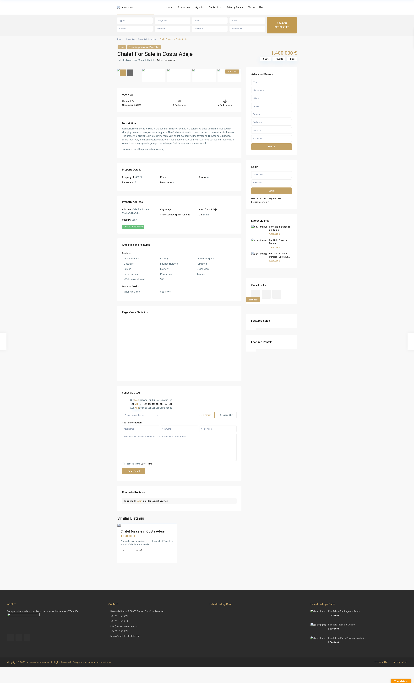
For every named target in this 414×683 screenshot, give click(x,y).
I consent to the (139, 464)
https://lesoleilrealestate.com (125, 636)
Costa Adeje (131, 39)
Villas (153, 39)
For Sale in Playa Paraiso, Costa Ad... (347, 638)
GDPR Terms (146, 464)
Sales (121, 47)
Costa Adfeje (144, 39)
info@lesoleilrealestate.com (124, 626)
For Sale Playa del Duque (341, 624)
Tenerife (186, 214)
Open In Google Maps (133, 226)
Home (169, 7)
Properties (184, 7)
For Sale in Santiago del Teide (344, 611)
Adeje (160, 60)
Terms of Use (255, 7)
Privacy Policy (235, 7)
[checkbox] (123, 464)
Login (272, 190)
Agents (199, 7)
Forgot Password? (260, 202)
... (150, 544)
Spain (178, 214)
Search (271, 146)
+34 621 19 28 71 (119, 616)
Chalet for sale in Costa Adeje (142, 531)
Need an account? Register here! (266, 198)
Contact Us (215, 7)
